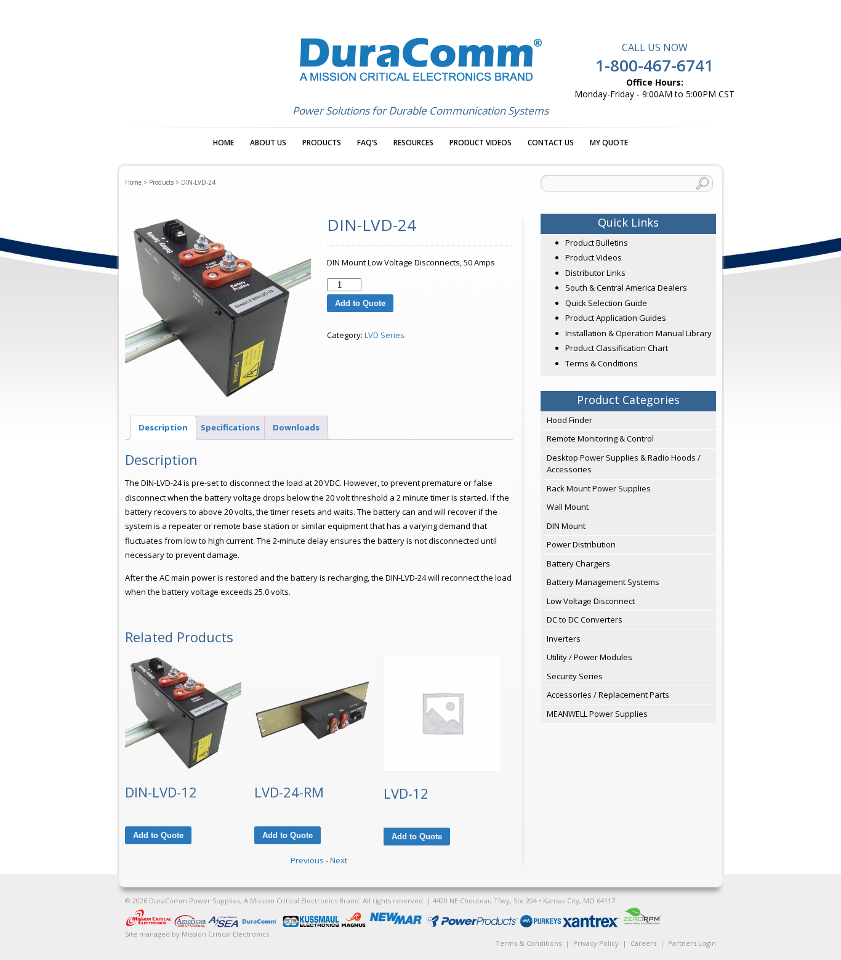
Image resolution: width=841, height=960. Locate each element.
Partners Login (692, 943)
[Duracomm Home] (261, 924)
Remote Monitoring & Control (600, 438)
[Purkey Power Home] (541, 924)
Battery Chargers (578, 563)
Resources (413, 142)
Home (223, 142)
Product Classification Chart (616, 347)
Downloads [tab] (296, 427)
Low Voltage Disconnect (591, 601)
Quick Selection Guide (606, 303)
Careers (643, 943)
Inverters (564, 638)
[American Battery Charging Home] (190, 924)
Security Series (575, 676)
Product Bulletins (596, 242)
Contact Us (551, 142)
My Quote (609, 142)
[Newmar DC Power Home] (397, 924)
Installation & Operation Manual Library (638, 333)
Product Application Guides (615, 317)
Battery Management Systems (603, 581)
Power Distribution (581, 544)
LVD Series (384, 335)
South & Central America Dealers (626, 287)
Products (321, 142)
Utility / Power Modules (589, 657)
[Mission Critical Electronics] (149, 924)
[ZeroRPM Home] (641, 924)
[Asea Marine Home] (223, 924)
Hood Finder (569, 420)
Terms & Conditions (601, 363)
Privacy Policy (596, 943)
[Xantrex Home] (592, 924)
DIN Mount (566, 525)
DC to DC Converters (584, 619)
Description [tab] (163, 427)
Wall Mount (568, 506)
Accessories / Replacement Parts (608, 694)
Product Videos (480, 142)
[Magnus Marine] (354, 924)
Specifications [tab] (230, 427)
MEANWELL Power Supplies (597, 713)
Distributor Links (595, 272)
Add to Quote (360, 303)
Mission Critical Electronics (225, 933)
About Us (268, 142)
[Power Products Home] (473, 924)
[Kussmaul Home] (312, 924)
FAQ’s (367, 142)
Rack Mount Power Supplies (599, 488)
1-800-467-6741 (654, 65)
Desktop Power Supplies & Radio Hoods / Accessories (624, 463)
